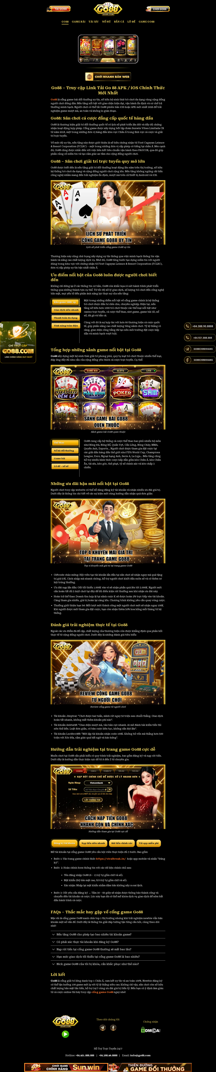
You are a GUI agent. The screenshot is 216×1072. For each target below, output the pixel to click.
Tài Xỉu (94, 21)
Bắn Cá (119, 21)
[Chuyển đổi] (53, 935)
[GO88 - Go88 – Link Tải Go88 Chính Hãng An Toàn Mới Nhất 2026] (108, 9)
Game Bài (79, 21)
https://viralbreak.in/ (111, 858)
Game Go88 (146, 21)
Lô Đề (131, 21)
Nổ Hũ (106, 21)
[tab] (65, 302)
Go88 (65, 21)
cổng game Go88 (102, 992)
